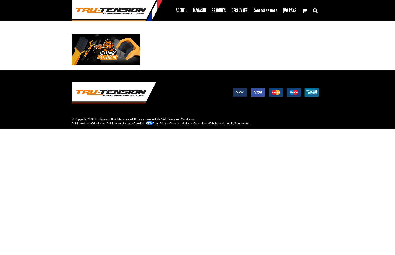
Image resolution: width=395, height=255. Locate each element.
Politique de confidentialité (88, 123)
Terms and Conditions (181, 119)
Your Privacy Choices (166, 123)
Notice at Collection (194, 123)
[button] (315, 10)
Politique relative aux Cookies (125, 123)
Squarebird (242, 123)
